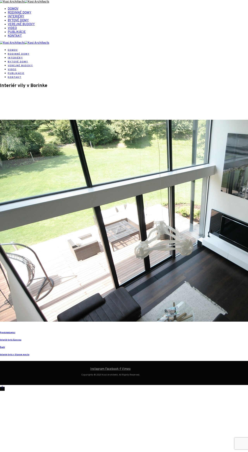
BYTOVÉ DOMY (18, 20)
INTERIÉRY (16, 17)
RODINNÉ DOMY (19, 13)
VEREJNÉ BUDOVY (21, 24)
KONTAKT (15, 36)
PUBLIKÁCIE (17, 32)
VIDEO (12, 28)
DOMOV (13, 9)
